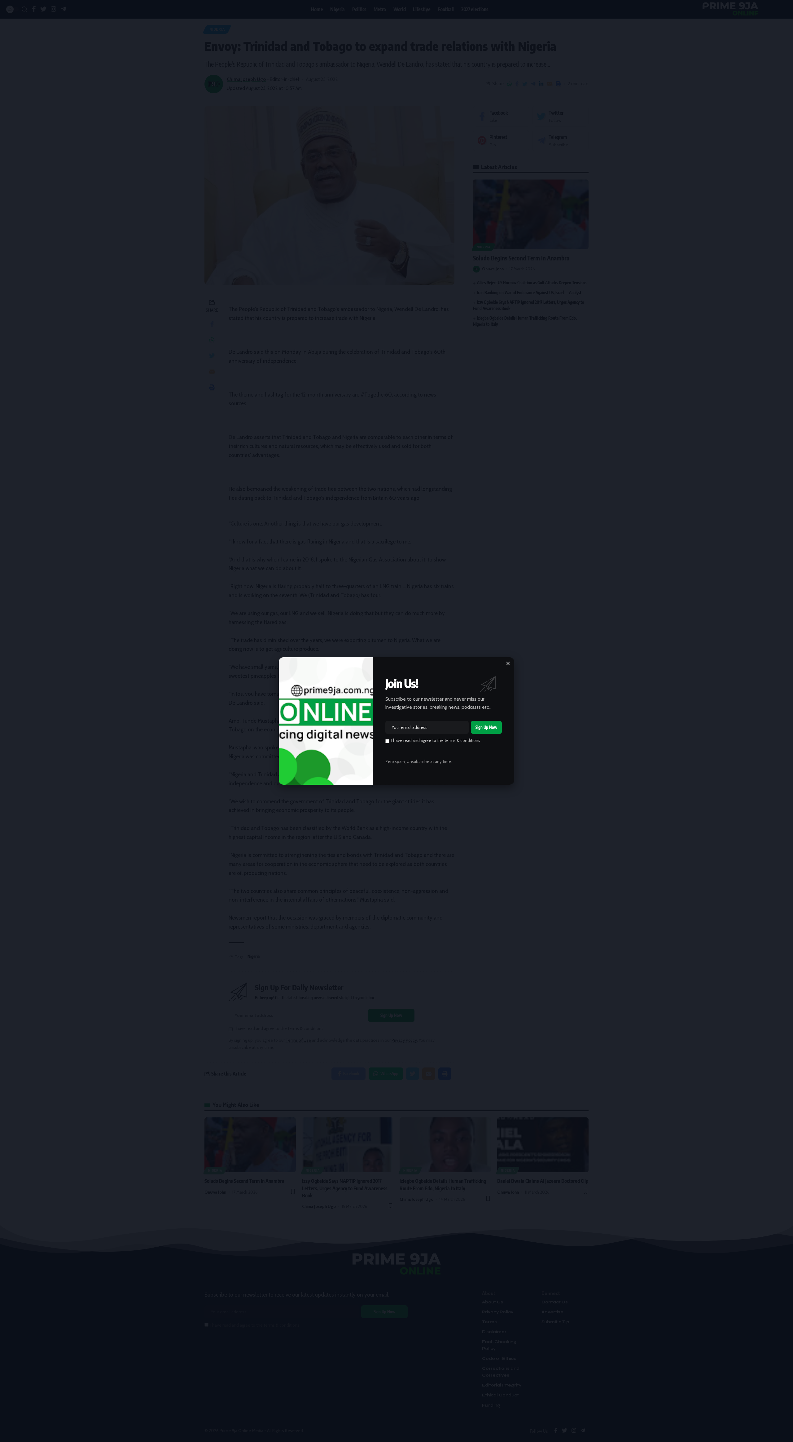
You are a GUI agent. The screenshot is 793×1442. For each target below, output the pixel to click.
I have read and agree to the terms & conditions (435, 740)
